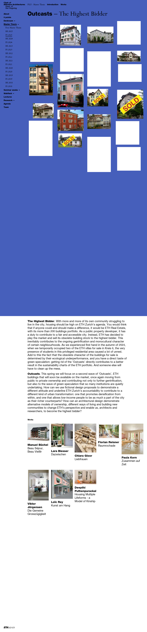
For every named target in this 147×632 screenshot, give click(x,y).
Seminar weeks (11, 90)
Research (8, 100)
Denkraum (8, 21)
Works (63, 5)
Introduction (52, 5)
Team (6, 107)
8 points (7, 17)
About (6, 14)
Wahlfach (8, 93)
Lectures (8, 97)
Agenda (7, 104)
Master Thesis (10, 24)
